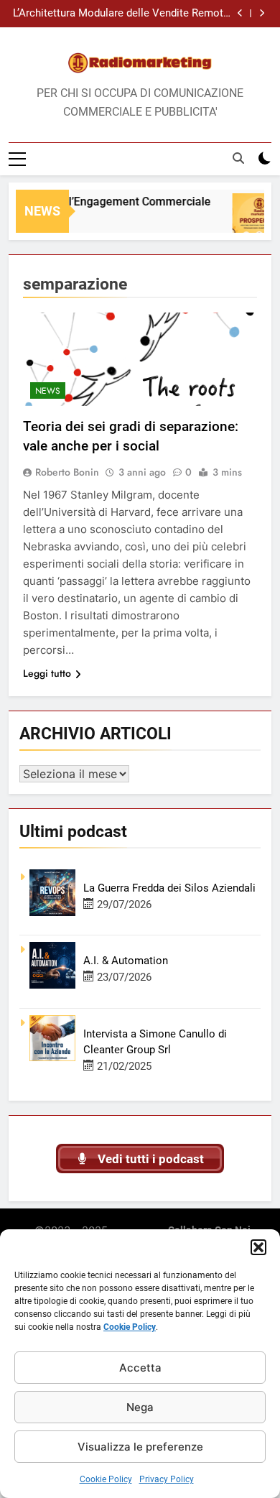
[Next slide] (261, 13)
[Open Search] (238, 158)
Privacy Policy (166, 1479)
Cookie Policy (129, 1327)
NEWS (47, 390)
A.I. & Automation (125, 960)
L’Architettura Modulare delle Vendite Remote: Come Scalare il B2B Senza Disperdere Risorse (122, 13)
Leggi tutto (47, 673)
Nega (140, 1407)
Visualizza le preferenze (140, 1446)
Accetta (140, 1367)
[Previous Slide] (240, 13)
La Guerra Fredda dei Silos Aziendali (169, 888)
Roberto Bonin (67, 472)
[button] (258, 1247)
